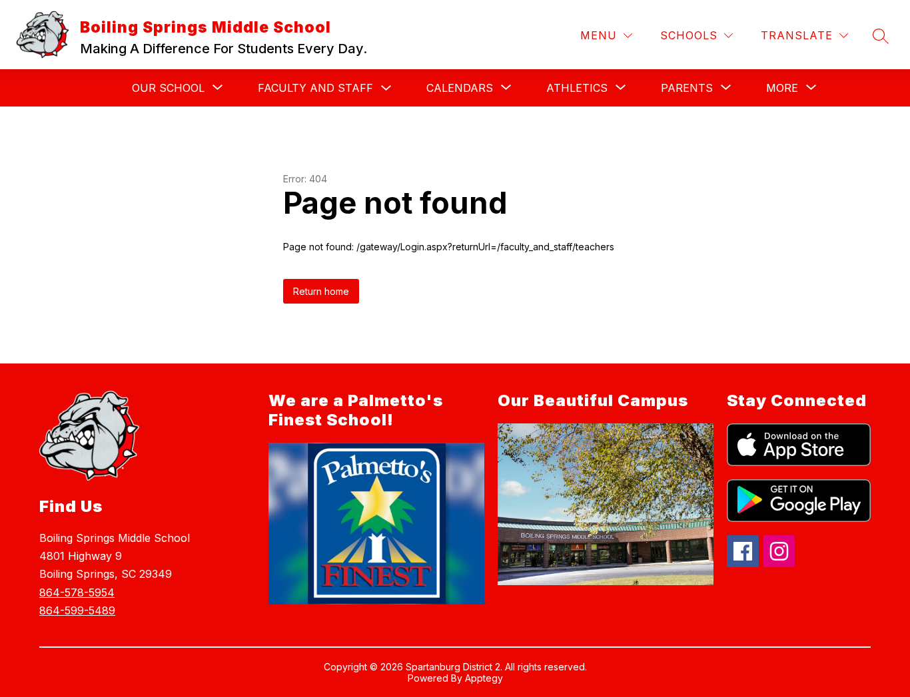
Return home (321, 291)
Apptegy (484, 678)
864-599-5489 (77, 610)
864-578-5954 (77, 592)
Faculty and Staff (315, 88)
